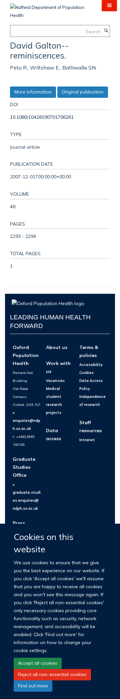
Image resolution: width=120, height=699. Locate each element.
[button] (109, 5)
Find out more (33, 686)
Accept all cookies (37, 663)
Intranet (87, 439)
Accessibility (91, 364)
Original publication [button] (83, 92)
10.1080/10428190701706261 (42, 117)
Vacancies (55, 380)
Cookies (86, 372)
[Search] (106, 31)
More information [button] (33, 92)
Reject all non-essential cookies (52, 674)
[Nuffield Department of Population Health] (51, 9)
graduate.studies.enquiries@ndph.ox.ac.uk (27, 500)
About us (56, 347)
